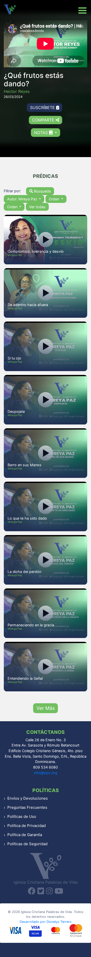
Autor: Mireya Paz (22, 199)
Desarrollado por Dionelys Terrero (46, 922)
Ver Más (45, 708)
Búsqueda (42, 191)
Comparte (44, 119)
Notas (41, 132)
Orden (54, 199)
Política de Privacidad (26, 825)
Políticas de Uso (21, 816)
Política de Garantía (24, 834)
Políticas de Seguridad (27, 843)
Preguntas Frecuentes (27, 807)
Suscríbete (43, 107)
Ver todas (37, 207)
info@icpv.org (45, 773)
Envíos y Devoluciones (27, 798)
